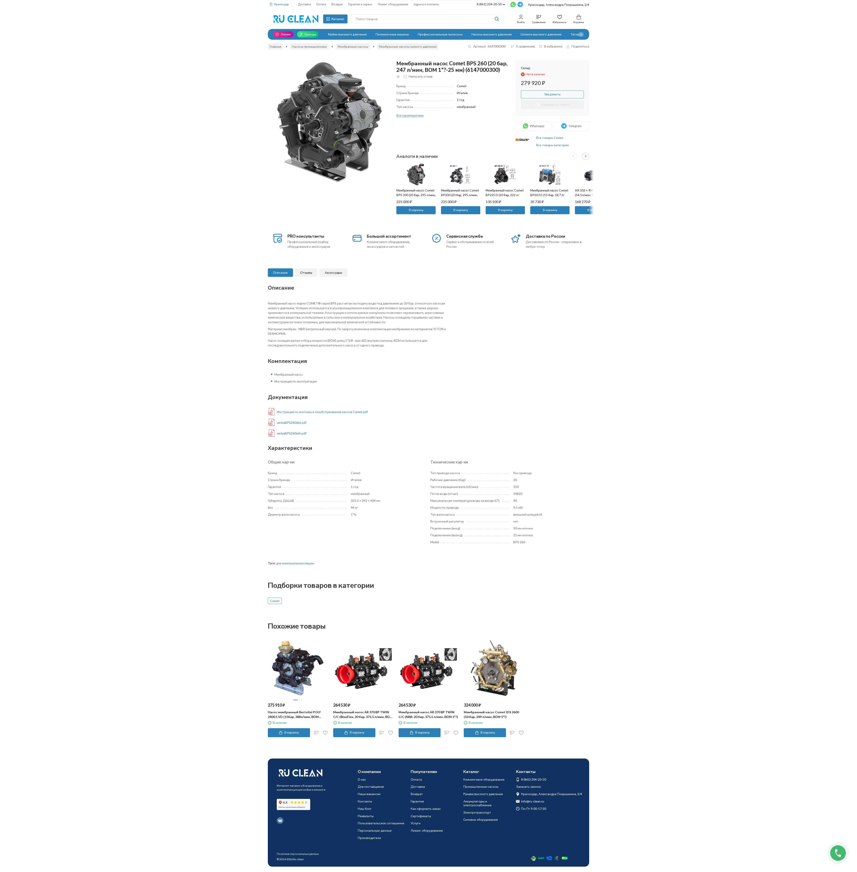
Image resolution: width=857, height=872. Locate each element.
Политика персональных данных (298, 854)
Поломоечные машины (392, 34)
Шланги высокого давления (541, 34)
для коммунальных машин (295, 563)
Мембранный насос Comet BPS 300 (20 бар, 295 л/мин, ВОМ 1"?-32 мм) (416, 195)
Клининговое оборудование (484, 779)
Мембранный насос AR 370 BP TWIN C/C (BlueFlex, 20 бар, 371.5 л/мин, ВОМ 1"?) (363, 714)
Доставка (304, 4)
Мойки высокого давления (347, 34)
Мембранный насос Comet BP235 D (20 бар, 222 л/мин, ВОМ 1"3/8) (505, 195)
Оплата (321, 4)
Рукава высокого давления (483, 794)
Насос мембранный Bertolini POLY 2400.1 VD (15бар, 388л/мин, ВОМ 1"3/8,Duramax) (294, 714)
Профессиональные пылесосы (440, 34)
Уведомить (552, 94)
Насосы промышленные (309, 46)
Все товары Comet (549, 138)
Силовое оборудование (480, 819)
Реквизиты (366, 816)
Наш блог (365, 808)
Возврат (337, 4)
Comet (275, 601)
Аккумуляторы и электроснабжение (477, 803)
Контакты (365, 801)
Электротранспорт (477, 812)
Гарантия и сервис (360, 4)
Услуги (415, 823)
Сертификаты (421, 816)
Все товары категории (552, 145)
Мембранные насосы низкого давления (408, 46)
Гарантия (417, 801)
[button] (581, 34)
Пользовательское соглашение (381, 823)
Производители (369, 838)
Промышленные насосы (480, 786)
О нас (362, 779)
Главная (275, 46)
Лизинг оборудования (393, 4)
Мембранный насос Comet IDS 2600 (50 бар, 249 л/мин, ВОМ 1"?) (491, 714)
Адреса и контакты (426, 4)
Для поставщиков (371, 786)
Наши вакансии (369, 794)
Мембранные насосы (353, 46)
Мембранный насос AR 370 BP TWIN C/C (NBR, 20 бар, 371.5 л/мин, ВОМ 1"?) (428, 714)
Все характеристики (410, 115)
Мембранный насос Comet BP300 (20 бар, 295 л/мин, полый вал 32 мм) (460, 195)
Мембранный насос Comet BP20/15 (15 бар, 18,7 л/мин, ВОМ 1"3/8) (549, 195)
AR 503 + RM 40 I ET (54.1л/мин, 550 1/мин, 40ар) (591, 195)
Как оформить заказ (426, 808)
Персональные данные (375, 830)
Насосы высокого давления (492, 34)
